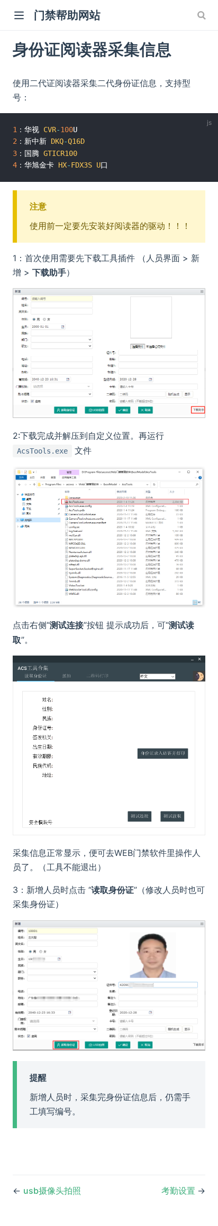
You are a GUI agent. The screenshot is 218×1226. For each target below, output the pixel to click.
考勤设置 (179, 1190)
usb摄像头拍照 (52, 1190)
